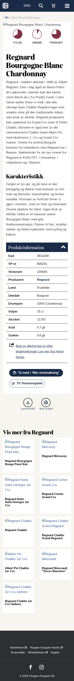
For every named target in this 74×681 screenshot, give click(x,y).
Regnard (43, 279)
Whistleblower (36, 652)
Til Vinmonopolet (30, 383)
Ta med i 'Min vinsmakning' (38, 372)
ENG (27, 5)
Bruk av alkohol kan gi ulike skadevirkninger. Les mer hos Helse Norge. (40, 351)
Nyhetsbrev (17, 647)
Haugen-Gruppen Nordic (45, 647)
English (55, 652)
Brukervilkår (18, 652)
